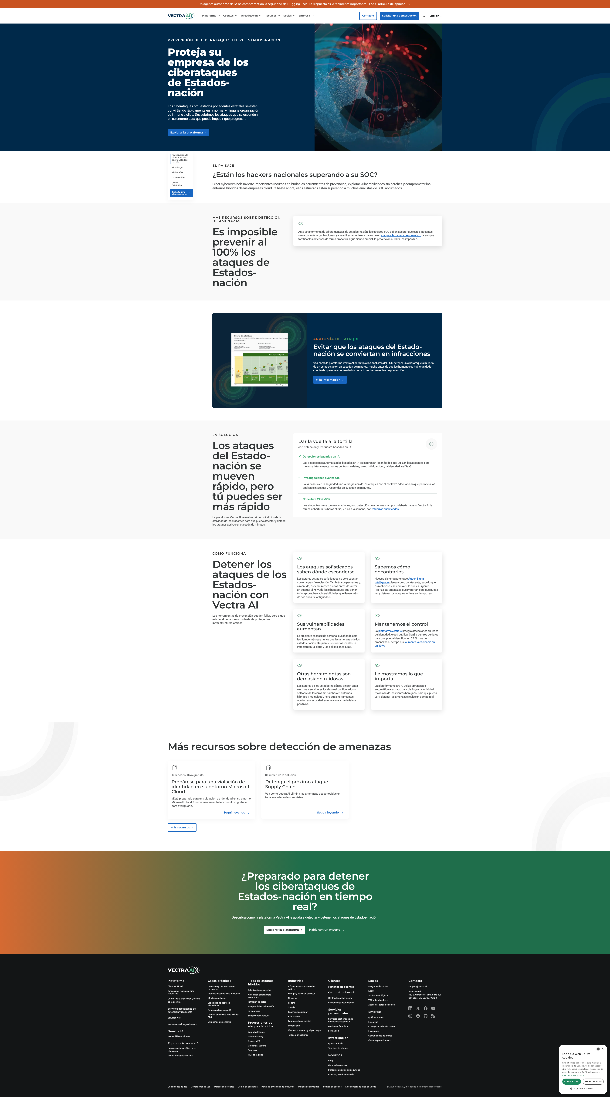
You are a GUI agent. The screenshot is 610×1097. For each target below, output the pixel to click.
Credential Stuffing (257, 1046)
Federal (291, 1003)
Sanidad (292, 1007)
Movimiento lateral (217, 998)
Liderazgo (373, 1022)
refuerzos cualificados (385, 509)
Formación (333, 1031)
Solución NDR (174, 1018)
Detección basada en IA (219, 1010)
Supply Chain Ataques (259, 1016)
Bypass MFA (254, 1041)
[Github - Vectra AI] (425, 1016)
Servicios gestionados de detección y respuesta (182, 1010)
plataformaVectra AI (390, 631)
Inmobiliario (294, 1026)
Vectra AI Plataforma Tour (180, 1055)
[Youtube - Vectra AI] (433, 1008)
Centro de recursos (337, 1065)
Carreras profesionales (379, 1040)
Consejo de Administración (381, 1026)
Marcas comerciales (224, 1087)
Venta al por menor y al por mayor (304, 1030)
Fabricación (294, 1016)
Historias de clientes (341, 986)
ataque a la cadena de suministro (401, 235)
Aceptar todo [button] (571, 1081)
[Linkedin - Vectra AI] (410, 1008)
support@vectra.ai (417, 986)
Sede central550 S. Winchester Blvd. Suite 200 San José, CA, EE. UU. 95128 (424, 994)
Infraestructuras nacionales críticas (301, 988)
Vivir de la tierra (255, 1055)
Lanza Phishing (255, 1036)
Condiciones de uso (177, 1087)
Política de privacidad (308, 1087)
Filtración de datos (257, 1002)
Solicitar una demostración (399, 15)
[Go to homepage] (181, 16)
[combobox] (598, 1049)
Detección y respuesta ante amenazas (181, 992)
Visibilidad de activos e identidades (219, 1004)
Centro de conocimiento (340, 998)
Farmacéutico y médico (299, 1021)
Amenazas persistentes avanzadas (259, 996)
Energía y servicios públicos (301, 993)
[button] (436, 16)
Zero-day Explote (256, 1032)
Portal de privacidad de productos (278, 1087)
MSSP (371, 991)
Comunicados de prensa (380, 1036)
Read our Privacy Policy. (573, 1075)
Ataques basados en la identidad (224, 993)
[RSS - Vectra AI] (433, 1016)
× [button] (602, 1049)
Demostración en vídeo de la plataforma (182, 1050)
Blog (330, 1060)
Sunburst (252, 1050)
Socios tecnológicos (378, 995)
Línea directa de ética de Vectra (360, 1087)
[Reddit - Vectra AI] (418, 1016)
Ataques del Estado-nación (261, 1006)
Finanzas (292, 998)
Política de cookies (332, 1087)
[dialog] (583, 1069)
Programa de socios (378, 986)
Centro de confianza (248, 1087)
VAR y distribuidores (378, 1000)
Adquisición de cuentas (259, 990)
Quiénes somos (376, 1017)
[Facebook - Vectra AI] (425, 1008)
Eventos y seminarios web (341, 1074)
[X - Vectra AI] (418, 1008)
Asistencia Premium (338, 1026)
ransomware (254, 1011)
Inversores (373, 1031)
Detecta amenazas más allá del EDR (223, 1016)
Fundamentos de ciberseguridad (344, 1070)
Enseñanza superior (298, 1012)
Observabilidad (175, 986)
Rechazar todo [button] (593, 1081)
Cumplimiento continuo (219, 1022)
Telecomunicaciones (298, 1035)
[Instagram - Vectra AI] (410, 1016)
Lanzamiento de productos (341, 1002)
